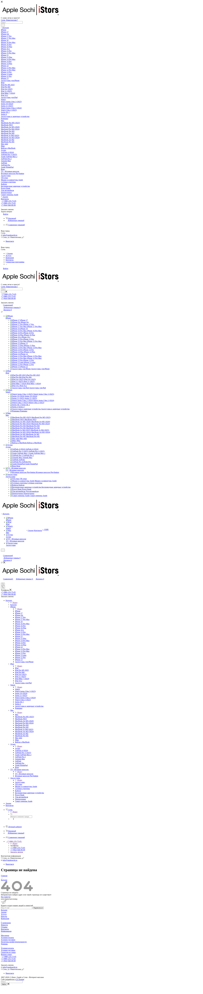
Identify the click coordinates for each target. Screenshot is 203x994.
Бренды (4, 916)
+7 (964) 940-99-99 (8, 205)
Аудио (8, 447)
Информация (6, 931)
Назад (15, 603)
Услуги (4, 914)
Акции (3, 912)
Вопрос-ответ (6, 954)
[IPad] (8, 371)
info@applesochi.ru (10, 235)
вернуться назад (10, 899)
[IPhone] (9, 316)
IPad (7, 373)
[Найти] (3, 25)
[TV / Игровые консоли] (16, 468)
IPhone (8, 318)
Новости (4, 925)
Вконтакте (10, 241)
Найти (4, 984)
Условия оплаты (7, 938)
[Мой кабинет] (2, 553)
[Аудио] (9, 445)
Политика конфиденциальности (14, 942)
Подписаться (38, 908)
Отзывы (4, 927)
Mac (7, 415)
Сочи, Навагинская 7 (9, 20)
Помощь (4, 944)
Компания (5, 919)
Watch (8, 392)
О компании (6, 923)
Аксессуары (10, 477)
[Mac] (8, 413)
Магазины (5, 935)
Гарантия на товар (8, 952)
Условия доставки (8, 940)
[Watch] (9, 390)
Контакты (5, 929)
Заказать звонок (16, 852)
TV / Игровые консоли (15, 470)
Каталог (13, 605)
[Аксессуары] (11, 474)
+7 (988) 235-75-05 (9, 201)
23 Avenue (20, 979)
